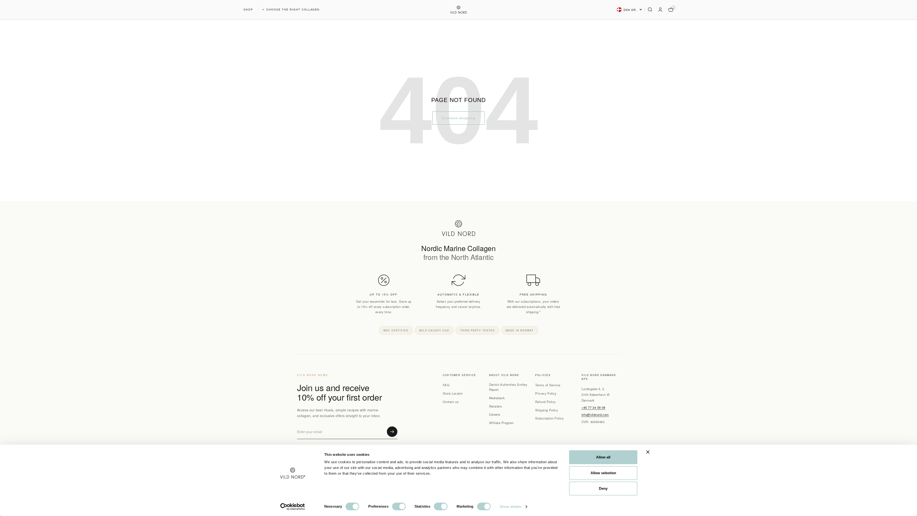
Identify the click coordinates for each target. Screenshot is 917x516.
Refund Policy (545, 401)
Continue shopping (458, 118)
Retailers (495, 406)
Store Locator (453, 393)
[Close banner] (648, 452)
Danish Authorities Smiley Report (508, 387)
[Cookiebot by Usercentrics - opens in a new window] (293, 506)
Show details (510, 507)
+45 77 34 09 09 (593, 407)
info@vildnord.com (595, 414)
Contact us (451, 401)
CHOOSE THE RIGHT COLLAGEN (293, 9)
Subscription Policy (549, 418)
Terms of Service (547, 385)
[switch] (399, 506)
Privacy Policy (546, 393)
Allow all (603, 457)
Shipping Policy (546, 410)
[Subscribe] (392, 431)
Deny (603, 488)
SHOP (248, 9)
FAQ (446, 385)
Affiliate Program (501, 422)
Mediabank (497, 398)
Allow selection (603, 473)
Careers (495, 414)
